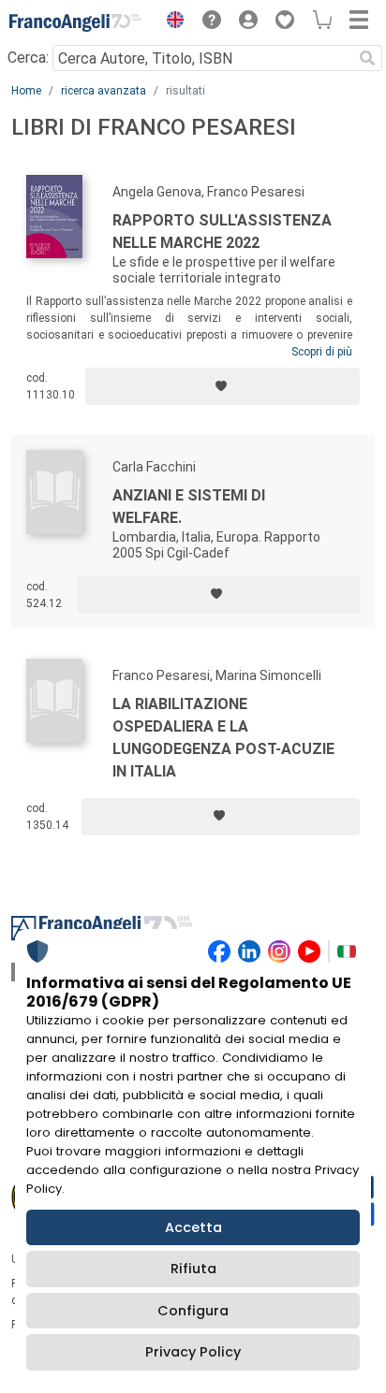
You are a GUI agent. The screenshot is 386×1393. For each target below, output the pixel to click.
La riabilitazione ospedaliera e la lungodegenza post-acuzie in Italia (223, 737)
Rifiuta (193, 1268)
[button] (170, 22)
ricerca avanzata (103, 90)
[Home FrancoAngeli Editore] (75, 22)
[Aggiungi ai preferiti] (222, 386)
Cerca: (28, 57)
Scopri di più (321, 351)
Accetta (193, 1227)
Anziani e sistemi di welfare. (188, 506)
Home (26, 90)
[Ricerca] (367, 58)
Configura (193, 1310)
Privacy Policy (193, 1351)
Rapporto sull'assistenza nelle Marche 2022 (222, 231)
